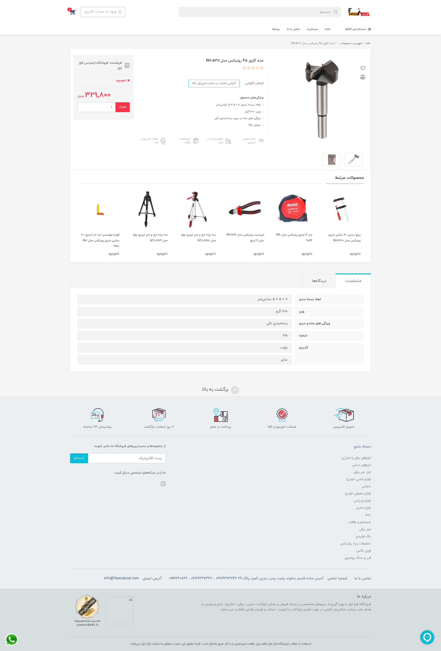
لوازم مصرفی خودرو (358, 493)
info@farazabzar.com (121, 578)
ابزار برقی (365, 529)
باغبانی (366, 486)
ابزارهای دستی (361, 465)
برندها (276, 29)
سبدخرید (312, 29)
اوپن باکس (363, 551)
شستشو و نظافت (359, 522)
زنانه (368, 515)
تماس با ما (293, 29)
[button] (75, 12)
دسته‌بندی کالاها (356, 29)
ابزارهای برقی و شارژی (356, 458)
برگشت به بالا (216, 389)
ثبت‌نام (79, 458)
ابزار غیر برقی (362, 472)
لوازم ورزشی (362, 500)
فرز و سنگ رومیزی (358, 558)
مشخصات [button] (353, 281)
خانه (327, 29)
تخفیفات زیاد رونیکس (355, 543)
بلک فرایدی (363, 536)
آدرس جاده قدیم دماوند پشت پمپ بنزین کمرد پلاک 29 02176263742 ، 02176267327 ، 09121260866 (246, 578)
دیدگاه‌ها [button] (319, 281)
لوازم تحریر (363, 508)
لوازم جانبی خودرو (359, 479)
